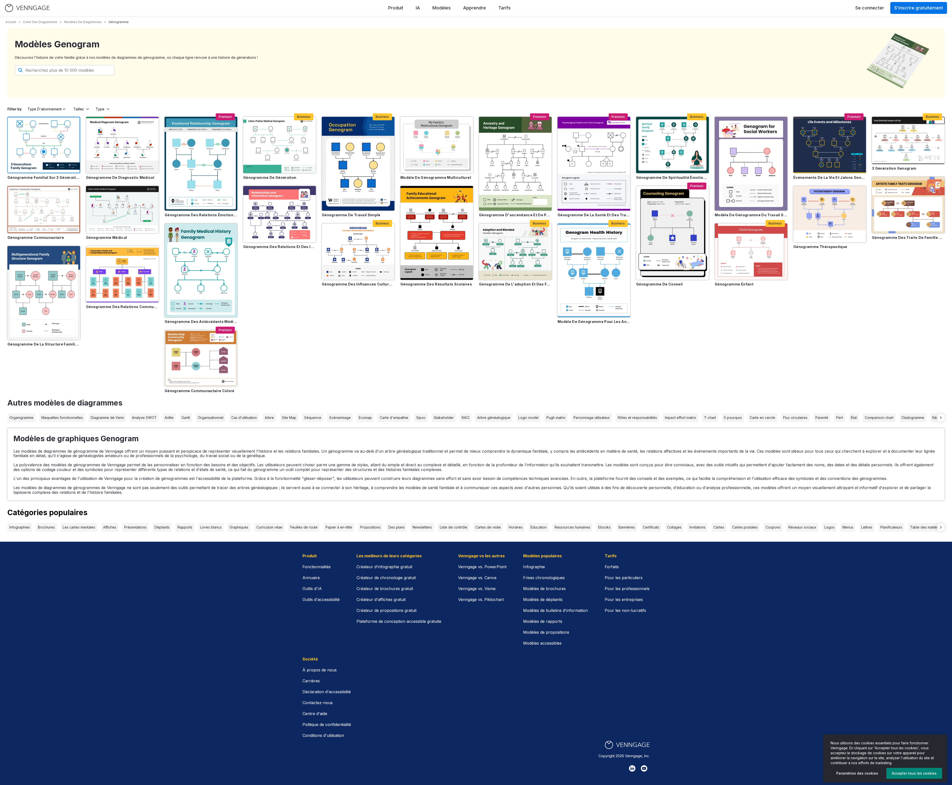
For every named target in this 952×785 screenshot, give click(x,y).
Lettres (866, 527)
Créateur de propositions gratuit (386, 610)
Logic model (528, 417)
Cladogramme (912, 417)
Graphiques (239, 527)
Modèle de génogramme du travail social (751, 215)
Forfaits (612, 566)
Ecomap (365, 417)
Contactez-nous (317, 702)
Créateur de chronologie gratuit (386, 577)
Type (100, 109)
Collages (674, 527)
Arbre (269, 417)
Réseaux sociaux (802, 527)
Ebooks (604, 527)
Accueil (10, 22)
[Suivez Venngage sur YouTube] (644, 768)
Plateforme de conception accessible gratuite (399, 621)
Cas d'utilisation (244, 417)
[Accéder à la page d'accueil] (27, 8)
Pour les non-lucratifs (625, 610)
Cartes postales (745, 527)
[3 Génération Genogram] (908, 140)
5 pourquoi (733, 417)
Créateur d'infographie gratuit (384, 566)
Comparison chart (879, 417)
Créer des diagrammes (40, 22)
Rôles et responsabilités (637, 417)
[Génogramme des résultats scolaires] (436, 233)
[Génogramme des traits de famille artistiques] (908, 205)
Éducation (539, 527)
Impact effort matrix (680, 417)
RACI (465, 417)
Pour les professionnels (627, 588)
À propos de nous (319, 669)
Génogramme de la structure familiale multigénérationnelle (43, 344)
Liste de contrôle (453, 527)
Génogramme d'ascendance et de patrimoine (515, 215)
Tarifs (504, 7)
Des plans (396, 527)
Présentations (135, 527)
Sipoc (421, 417)
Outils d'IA (312, 588)
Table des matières (926, 527)
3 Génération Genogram (894, 168)
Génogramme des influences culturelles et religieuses (358, 284)
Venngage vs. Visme (477, 588)
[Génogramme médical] (122, 209)
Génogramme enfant (734, 284)
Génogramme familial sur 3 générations (43, 177)
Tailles (78, 109)
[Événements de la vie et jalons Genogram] (829, 145)
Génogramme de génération (269, 177)
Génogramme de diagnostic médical (120, 177)
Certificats (651, 527)
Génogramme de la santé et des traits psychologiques (594, 215)
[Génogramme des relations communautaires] (122, 274)
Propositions (370, 527)
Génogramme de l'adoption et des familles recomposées (515, 284)
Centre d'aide (314, 713)
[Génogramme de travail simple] (358, 164)
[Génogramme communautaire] (43, 209)
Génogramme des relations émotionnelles (201, 215)
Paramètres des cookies (857, 773)
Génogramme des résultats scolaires (436, 284)
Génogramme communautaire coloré (200, 391)
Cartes (719, 527)
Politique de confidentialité (326, 724)
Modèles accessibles (542, 643)
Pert (839, 417)
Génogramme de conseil (659, 284)
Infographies (19, 527)
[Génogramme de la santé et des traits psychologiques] (594, 164)
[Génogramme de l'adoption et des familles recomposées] (515, 251)
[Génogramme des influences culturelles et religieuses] (358, 251)
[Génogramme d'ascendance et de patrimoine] (515, 164)
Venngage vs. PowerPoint (482, 566)
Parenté (821, 417)
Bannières (627, 527)
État (854, 417)
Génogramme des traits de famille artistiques (908, 237)
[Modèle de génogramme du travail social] (751, 164)
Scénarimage (340, 417)
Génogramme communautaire (35, 237)
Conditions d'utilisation (323, 735)
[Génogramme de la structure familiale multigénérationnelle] (43, 293)
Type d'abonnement (44, 109)
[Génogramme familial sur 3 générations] (43, 145)
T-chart (710, 417)
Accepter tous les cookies (914, 773)
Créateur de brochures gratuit (385, 588)
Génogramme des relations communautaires (122, 307)
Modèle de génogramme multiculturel (435, 177)
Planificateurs (891, 527)
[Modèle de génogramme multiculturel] (436, 145)
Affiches (109, 527)
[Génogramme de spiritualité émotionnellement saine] (672, 145)
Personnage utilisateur (591, 417)
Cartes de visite (488, 527)
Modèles (441, 7)
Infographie (534, 566)
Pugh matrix (555, 417)
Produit (395, 7)
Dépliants (162, 527)
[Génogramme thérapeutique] (829, 214)
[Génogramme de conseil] (672, 233)
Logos (829, 527)
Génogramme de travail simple (351, 215)
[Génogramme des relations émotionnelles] (201, 164)
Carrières (311, 680)
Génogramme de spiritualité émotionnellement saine (672, 177)
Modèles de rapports (542, 621)
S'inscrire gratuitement (918, 7)
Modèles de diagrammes (83, 22)
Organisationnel (210, 417)
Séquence (312, 417)
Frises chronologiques (544, 577)
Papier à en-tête (339, 527)
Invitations (697, 527)
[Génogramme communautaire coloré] (201, 358)
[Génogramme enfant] (751, 251)
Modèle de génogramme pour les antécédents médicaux (594, 321)
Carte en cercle (762, 417)
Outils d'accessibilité (321, 599)
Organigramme (21, 417)
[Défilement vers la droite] (941, 417)
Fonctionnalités (316, 566)
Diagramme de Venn (107, 417)
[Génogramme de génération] (279, 145)
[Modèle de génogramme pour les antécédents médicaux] (594, 270)
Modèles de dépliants (543, 599)
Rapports (185, 527)
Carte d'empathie (394, 417)
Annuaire (311, 577)
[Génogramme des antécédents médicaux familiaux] (201, 270)
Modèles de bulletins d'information (555, 610)
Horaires (516, 527)
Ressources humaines (572, 527)
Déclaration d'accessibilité (326, 691)
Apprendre (474, 7)
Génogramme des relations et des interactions (279, 247)
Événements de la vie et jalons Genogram (829, 177)
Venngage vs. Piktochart (481, 599)
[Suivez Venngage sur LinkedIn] (632, 768)
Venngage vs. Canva (477, 577)
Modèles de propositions (546, 632)
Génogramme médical (106, 237)
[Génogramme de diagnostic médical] (122, 145)
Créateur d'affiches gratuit (381, 599)
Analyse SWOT (144, 417)
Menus (847, 527)
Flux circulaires (795, 417)
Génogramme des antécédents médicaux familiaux (201, 321)
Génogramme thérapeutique (820, 247)
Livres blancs (211, 527)
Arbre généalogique (493, 417)
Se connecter (869, 7)
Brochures (46, 527)
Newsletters (422, 527)
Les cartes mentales (79, 527)
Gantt (185, 417)
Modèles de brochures (544, 588)
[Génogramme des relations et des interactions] (279, 214)
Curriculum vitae (269, 527)
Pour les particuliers (624, 577)
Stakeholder (444, 417)
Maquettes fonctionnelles (62, 417)
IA (418, 7)
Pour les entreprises (624, 599)
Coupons (773, 527)
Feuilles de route (304, 527)
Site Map (289, 417)
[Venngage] (627, 745)
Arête (169, 417)
